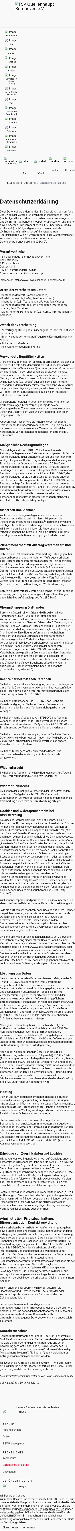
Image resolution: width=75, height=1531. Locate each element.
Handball (55, 170)
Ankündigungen (12, 1429)
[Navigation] (4, 14)
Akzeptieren (10, 1527)
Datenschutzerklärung (16, 1464)
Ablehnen (29, 1527)
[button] (66, 13)
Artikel (6, 1436)
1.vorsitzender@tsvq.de (22, 269)
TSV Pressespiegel (14, 1443)
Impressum (9, 1458)
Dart (25, 173)
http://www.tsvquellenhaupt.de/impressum (40, 280)
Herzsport (70, 170)
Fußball (40, 173)
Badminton (10, 163)
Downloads (9, 1471)
